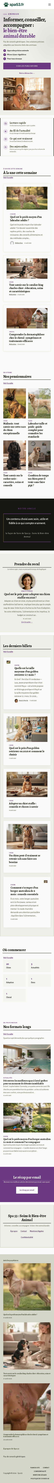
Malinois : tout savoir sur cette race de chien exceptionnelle (14, 428)
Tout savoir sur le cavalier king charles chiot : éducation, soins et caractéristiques (26, 288)
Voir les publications (27, 66)
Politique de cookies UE (40, 1478)
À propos (13, 1231)
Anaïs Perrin (23, 700)
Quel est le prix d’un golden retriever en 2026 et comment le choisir (26, 751)
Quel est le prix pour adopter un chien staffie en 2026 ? (27, 596)
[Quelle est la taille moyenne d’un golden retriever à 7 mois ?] (8, 662)
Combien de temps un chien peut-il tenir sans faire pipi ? (38, 480)
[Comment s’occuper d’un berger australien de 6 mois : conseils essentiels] (45, 881)
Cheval (12, 331)
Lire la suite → (27, 622)
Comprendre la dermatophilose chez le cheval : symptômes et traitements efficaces (26, 338)
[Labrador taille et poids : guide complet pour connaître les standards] (39, 403)
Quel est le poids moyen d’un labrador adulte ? (26, 218)
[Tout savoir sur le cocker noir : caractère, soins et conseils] (14, 455)
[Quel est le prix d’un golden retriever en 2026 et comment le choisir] (27, 729)
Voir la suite (8, 178)
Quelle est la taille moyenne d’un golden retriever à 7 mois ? (26, 671)
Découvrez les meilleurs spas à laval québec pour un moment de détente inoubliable (25, 1082)
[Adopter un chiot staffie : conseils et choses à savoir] (27, 784)
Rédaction (19, 243)
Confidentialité (27, 1237)
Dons (33, 982)
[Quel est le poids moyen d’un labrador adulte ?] (27, 198)
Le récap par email (27, 1190)
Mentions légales (37, 1231)
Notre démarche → (27, 73)
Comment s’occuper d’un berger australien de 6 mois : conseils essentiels (24, 891)
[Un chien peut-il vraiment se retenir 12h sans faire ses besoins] (27, 836)
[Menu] (49, 4)
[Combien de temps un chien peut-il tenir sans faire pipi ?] (39, 455)
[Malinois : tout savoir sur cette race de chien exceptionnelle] (14, 403)
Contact (24, 1231)
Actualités (35, 968)
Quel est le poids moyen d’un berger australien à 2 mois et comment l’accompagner (27, 1140)
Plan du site (35, 1467)
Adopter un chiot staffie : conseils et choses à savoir (23, 805)
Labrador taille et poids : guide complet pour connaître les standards (37, 430)
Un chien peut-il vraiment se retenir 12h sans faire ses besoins (24, 859)
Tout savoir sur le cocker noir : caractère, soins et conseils (13, 480)
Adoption (10, 982)
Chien (12, 214)
